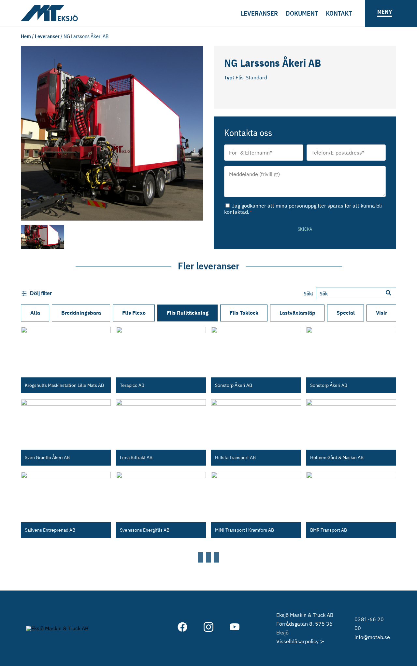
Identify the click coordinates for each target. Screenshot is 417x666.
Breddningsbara (81, 312)
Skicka (305, 229)
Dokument (302, 13)
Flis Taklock (244, 312)
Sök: (308, 293)
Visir (381, 312)
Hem (26, 36)
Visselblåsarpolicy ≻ (300, 641)
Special (346, 312)
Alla (35, 312)
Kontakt (339, 13)
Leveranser (259, 13)
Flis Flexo (134, 312)
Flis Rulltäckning (187, 312)
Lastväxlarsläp (297, 312)
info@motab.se (372, 637)
